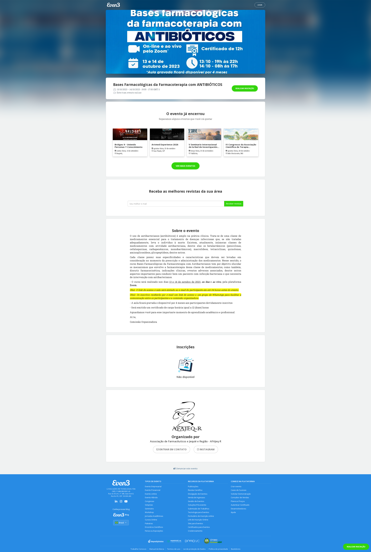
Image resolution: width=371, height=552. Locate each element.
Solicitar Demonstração (241, 494)
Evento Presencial (152, 490)
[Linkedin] (116, 502)
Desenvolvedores (238, 508)
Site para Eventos (195, 523)
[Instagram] (121, 502)
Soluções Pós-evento (197, 505)
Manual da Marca (156, 549)
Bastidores (235, 549)
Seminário (149, 508)
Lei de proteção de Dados (194, 549)
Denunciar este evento (187, 468)
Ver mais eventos (185, 166)
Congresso (149, 501)
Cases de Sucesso (238, 490)
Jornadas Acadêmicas (154, 516)
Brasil (121, 522)
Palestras (149, 523)
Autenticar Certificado (240, 505)
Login (260, 5)
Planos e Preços (238, 501)
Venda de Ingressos (196, 497)
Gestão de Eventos (196, 501)
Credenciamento (195, 531)
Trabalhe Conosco (138, 549)
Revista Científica (195, 490)
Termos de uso (173, 549)
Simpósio (149, 505)
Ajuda (233, 512)
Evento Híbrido (151, 497)
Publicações (193, 486)
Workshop (149, 512)
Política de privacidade (218, 549)
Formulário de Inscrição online (201, 516)
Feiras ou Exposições (154, 531)
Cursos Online (151, 519)
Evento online (151, 494)
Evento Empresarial (153, 486)
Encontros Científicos (154, 527)
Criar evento (236, 486)
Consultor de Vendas (240, 497)
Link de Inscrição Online (198, 519)
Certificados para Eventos (199, 527)
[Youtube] (126, 502)
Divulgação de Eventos (197, 494)
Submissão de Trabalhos (198, 508)
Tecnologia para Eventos (198, 512)
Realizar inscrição (244, 88)
